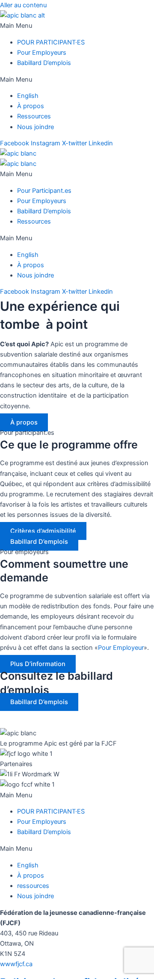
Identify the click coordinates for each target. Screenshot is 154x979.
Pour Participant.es (44, 191)
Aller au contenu (23, 5)
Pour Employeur (121, 648)
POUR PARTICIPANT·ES (51, 42)
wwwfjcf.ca (16, 964)
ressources (33, 886)
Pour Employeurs (41, 52)
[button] (77, 26)
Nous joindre (35, 127)
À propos (30, 106)
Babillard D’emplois (44, 63)
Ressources (34, 116)
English (27, 96)
